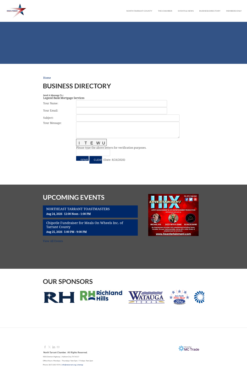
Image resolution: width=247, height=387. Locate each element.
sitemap (80, 365)
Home (47, 78)
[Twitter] (49, 347)
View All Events (53, 241)
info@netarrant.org (69, 365)
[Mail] (58, 347)
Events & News (186, 11)
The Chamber (165, 11)
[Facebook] (45, 347)
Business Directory (209, 11)
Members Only (234, 11)
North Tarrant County (139, 11)
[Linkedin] (53, 347)
